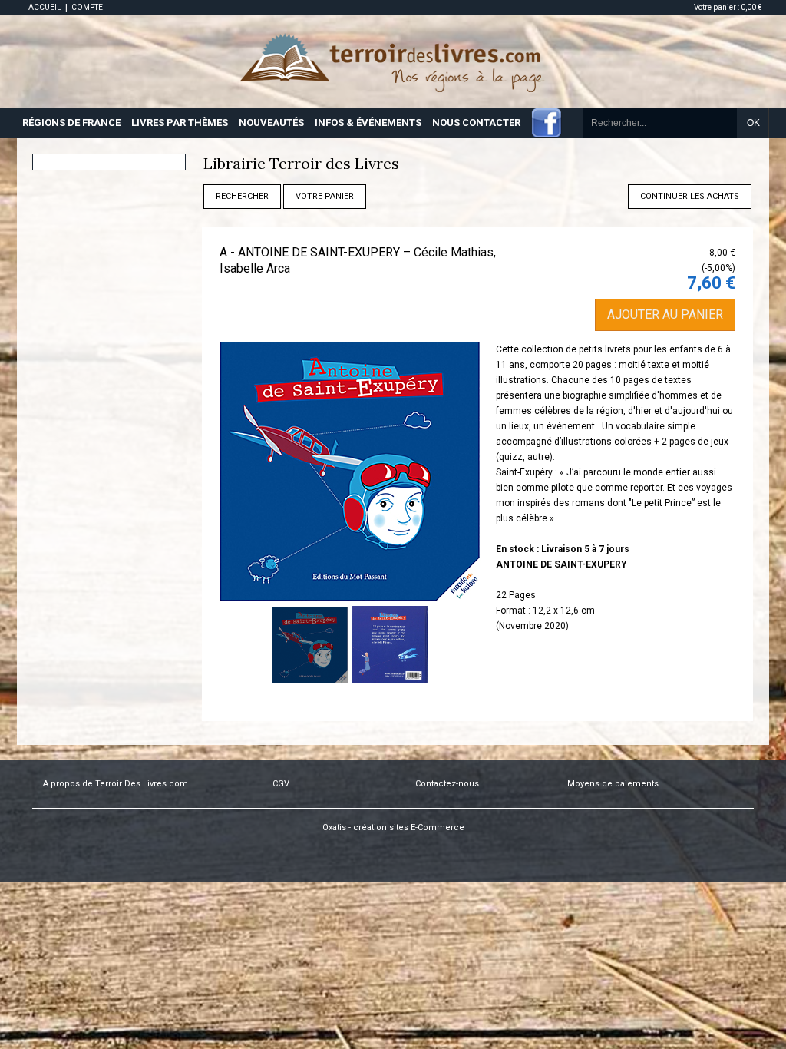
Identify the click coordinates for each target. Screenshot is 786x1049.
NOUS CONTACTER (476, 122)
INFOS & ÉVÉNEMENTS (368, 122)
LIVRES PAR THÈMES (179, 122)
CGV (280, 784)
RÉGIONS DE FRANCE (71, 122)
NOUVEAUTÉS (271, 122)
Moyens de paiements (613, 784)
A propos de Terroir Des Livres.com (115, 784)
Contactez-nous (447, 784)
